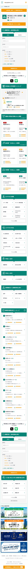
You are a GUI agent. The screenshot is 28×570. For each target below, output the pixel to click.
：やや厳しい (8, 54)
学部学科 (20, 35)
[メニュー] (2, 2)
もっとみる (23, 144)
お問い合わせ (23, 555)
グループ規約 (9, 561)
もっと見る (14, 220)
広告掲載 (3, 555)
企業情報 (21, 563)
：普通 (7, 56)
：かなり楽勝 (9, 60)
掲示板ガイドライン (17, 555)
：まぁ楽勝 (8, 58)
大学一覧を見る (14, 500)
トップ (2, 6)
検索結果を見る (14, 68)
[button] (26, 128)
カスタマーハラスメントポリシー (12, 563)
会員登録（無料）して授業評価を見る (14, 10)
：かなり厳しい (8, 51)
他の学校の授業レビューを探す (14, 72)
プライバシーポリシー (17, 561)
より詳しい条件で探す (7, 64)
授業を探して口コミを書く (15, 24)
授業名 (8, 35)
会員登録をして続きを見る (14, 567)
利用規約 (10, 555)
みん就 (7, 555)
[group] (10, 129)
